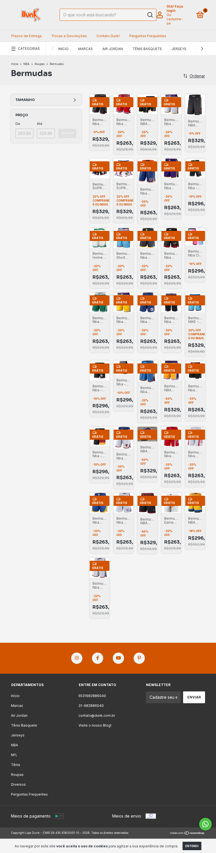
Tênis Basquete (147, 49)
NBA (26, 64)
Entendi (192, 846)
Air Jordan (112, 49)
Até (39, 124)
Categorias (29, 48)
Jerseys (179, 49)
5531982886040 (92, 696)
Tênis (15, 765)
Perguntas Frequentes (147, 36)
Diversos (18, 784)
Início (63, 49)
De (17, 124)
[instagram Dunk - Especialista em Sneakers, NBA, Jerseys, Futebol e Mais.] (76, 658)
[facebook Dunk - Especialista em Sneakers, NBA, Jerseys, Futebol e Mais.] (97, 658)
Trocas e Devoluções (69, 36)
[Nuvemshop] (187, 833)
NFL (14, 755)
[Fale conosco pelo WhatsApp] (205, 824)
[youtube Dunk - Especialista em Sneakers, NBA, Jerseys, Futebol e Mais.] (118, 658)
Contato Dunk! (108, 36)
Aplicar (67, 133)
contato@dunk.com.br (96, 715)
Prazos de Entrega (26, 36)
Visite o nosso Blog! (94, 725)
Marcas (85, 49)
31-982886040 (91, 706)
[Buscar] (149, 15)
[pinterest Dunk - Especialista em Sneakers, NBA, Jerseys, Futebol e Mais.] (139, 658)
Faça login (174, 8)
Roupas (40, 64)
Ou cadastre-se (174, 19)
